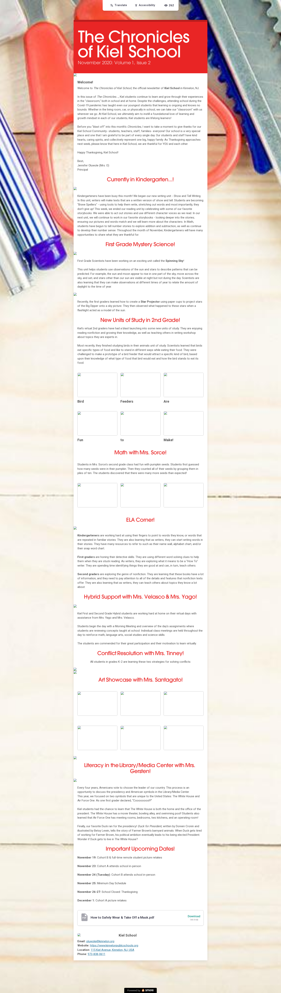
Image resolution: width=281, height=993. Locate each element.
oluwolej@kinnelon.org (100, 941)
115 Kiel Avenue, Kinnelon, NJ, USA (112, 950)
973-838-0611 (96, 954)
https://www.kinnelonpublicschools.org (114, 945)
